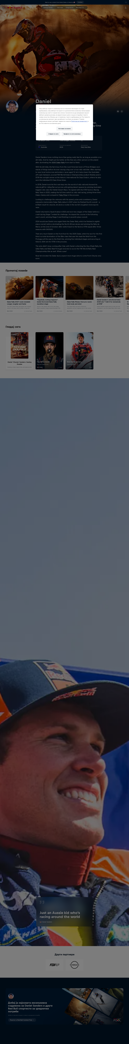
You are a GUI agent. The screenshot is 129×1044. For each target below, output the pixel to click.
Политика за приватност (79, 121)
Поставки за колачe (64, 128)
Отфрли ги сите (53, 134)
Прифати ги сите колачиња (72, 134)
